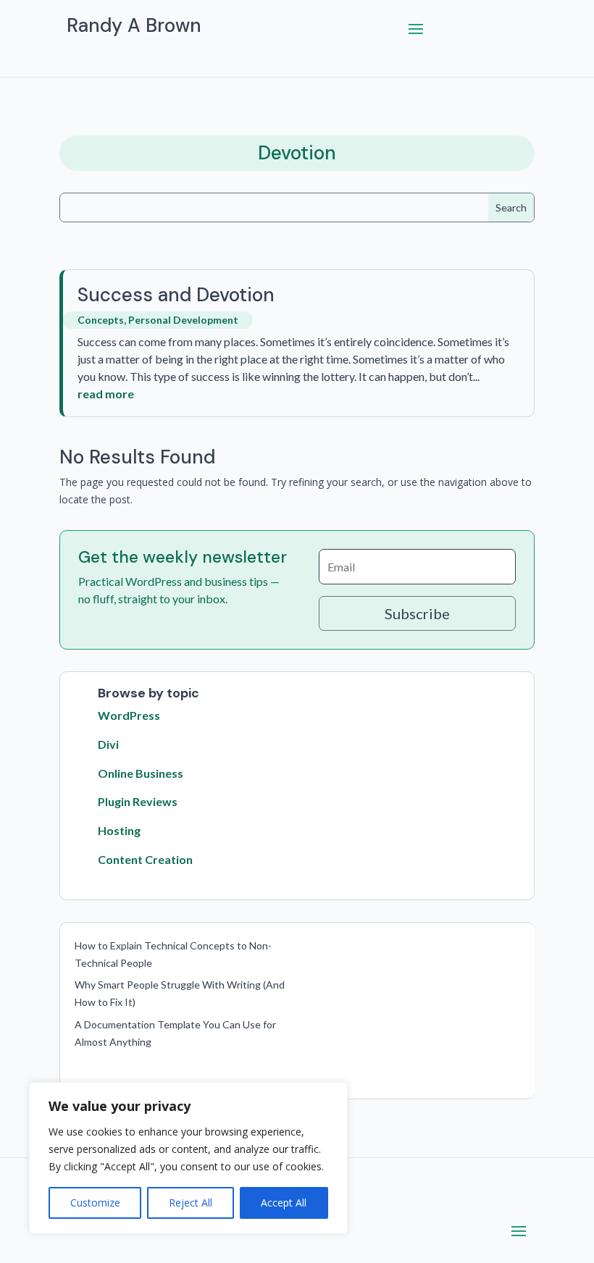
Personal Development (183, 320)
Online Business (140, 773)
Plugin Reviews (137, 801)
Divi (108, 744)
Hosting (119, 830)
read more (106, 393)
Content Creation (145, 859)
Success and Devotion (176, 294)
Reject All (190, 1202)
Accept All (283, 1202)
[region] (188, 1158)
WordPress (129, 715)
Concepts (101, 320)
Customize (95, 1202)
